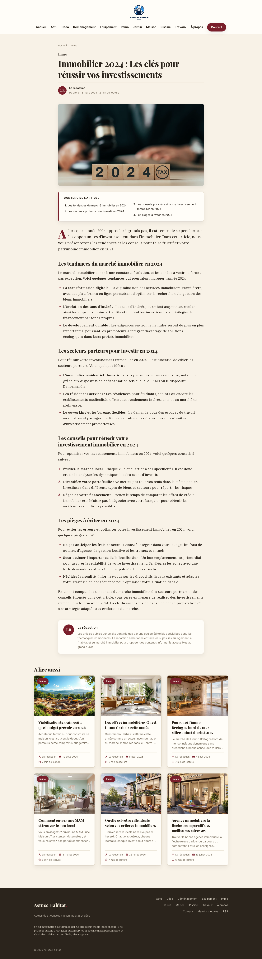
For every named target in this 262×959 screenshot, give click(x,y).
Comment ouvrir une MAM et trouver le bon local (61, 823)
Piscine (166, 27)
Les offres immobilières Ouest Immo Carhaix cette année (130, 725)
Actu (54, 27)
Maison (151, 27)
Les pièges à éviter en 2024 (154, 215)
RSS (225, 911)
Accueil (41, 27)
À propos (197, 27)
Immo (125, 27)
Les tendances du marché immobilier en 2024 (97, 205)
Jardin (137, 27)
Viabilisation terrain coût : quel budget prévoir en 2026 (62, 725)
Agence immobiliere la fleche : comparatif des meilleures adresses (191, 825)
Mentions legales (208, 911)
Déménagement (84, 27)
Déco (65, 27)
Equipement (108, 27)
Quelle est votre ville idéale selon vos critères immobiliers (130, 823)
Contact (216, 27)
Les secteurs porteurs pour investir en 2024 (96, 211)
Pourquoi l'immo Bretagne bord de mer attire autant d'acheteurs (192, 727)
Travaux (180, 27)
